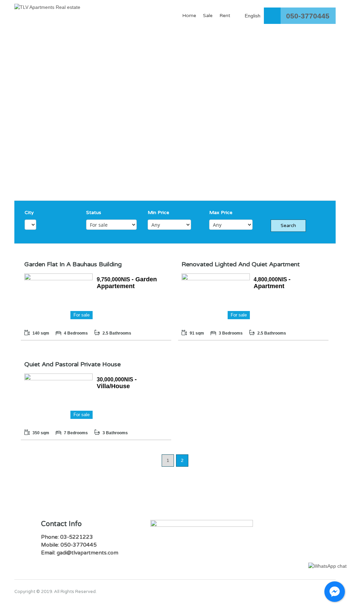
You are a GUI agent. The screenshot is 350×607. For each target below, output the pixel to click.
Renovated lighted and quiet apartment (240, 264)
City (29, 212)
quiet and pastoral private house (72, 364)
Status (93, 212)
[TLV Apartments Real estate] (47, 10)
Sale (208, 15)
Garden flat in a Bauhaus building (73, 264)
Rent (224, 15)
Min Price (158, 212)
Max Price (220, 212)
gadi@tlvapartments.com (87, 553)
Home (189, 15)
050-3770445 (307, 16)
